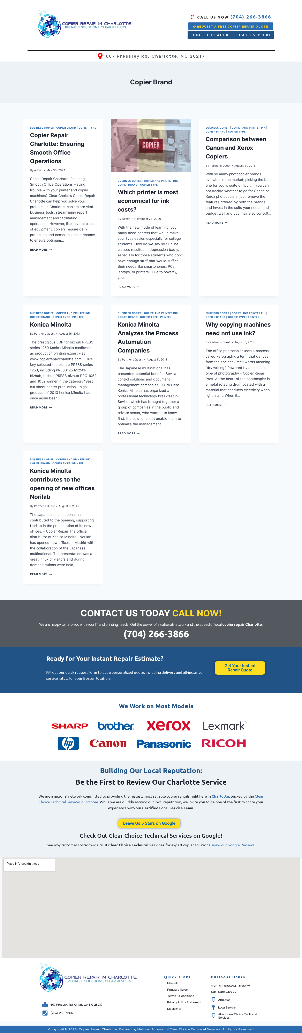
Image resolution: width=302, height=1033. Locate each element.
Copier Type (87, 127)
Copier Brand (66, 127)
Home (195, 35)
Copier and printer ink (161, 180)
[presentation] (151, 145)
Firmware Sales (177, 989)
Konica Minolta (50, 324)
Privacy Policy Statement (184, 1002)
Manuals (173, 983)
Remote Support (254, 35)
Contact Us (219, 35)
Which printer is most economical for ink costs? (148, 201)
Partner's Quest (220, 165)
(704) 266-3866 (156, 634)
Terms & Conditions (180, 996)
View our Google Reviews (233, 845)
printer (78, 317)
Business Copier (42, 127)
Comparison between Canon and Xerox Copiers (236, 148)
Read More (41, 249)
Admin (38, 170)
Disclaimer (174, 1009)
